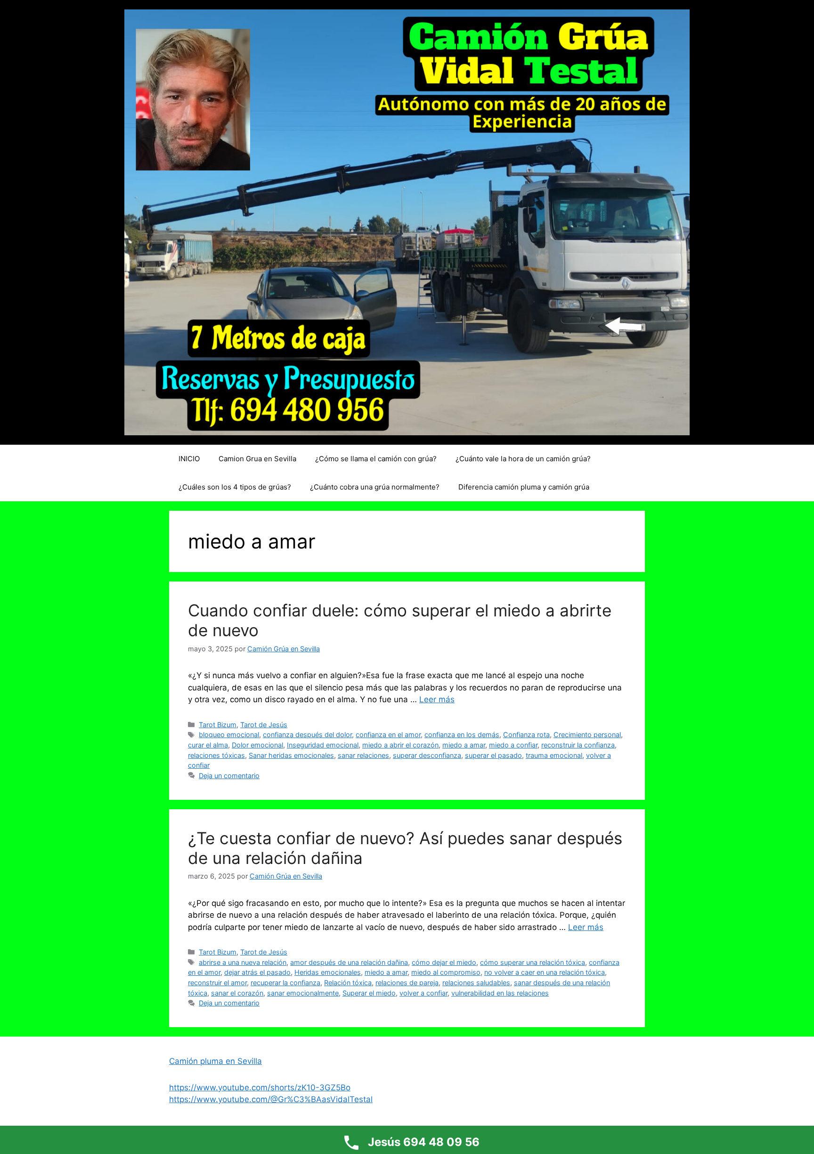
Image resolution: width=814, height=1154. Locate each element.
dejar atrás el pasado (257, 972)
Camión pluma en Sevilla (215, 1061)
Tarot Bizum (217, 725)
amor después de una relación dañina (349, 962)
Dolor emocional (257, 745)
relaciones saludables (476, 983)
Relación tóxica (348, 983)
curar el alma (208, 745)
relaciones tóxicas (216, 755)
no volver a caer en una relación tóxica (544, 972)
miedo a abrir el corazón (400, 745)
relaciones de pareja (407, 983)
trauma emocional (554, 755)
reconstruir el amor (217, 983)
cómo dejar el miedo (444, 962)
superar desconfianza (427, 755)
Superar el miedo (369, 993)
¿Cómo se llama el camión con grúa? (376, 458)
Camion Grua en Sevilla (257, 458)
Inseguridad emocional (322, 745)
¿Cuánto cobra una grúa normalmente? (375, 486)
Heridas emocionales (327, 972)
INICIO (189, 458)
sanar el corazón (237, 993)
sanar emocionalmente (303, 993)
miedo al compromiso (445, 972)
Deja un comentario (229, 776)
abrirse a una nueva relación (242, 962)
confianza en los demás (461, 735)
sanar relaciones (363, 755)
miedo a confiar (513, 745)
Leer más (437, 699)
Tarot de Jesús (263, 725)
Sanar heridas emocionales (291, 755)
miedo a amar (463, 745)
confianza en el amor (388, 735)
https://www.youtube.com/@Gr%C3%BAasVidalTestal (271, 1099)
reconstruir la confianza (578, 745)
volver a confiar (423, 993)
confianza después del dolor (307, 735)
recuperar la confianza (285, 983)
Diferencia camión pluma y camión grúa (523, 486)
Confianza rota (526, 735)
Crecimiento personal (587, 735)
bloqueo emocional (229, 735)
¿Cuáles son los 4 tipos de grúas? (235, 486)
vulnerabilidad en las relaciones (500, 993)
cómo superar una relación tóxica (532, 962)
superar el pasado (493, 755)
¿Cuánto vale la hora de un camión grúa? (523, 458)
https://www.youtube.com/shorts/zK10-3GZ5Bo (259, 1087)
